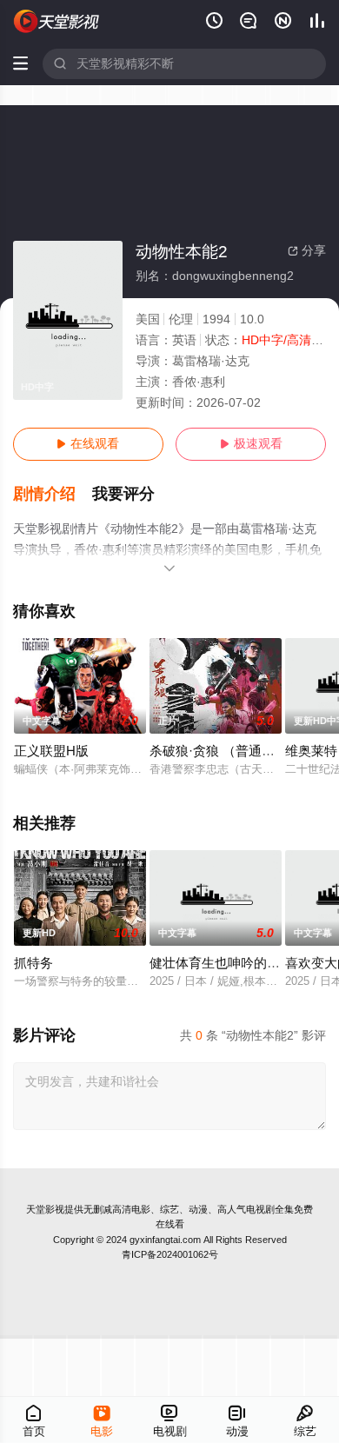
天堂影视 (45, 1209)
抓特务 (33, 963)
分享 (307, 250)
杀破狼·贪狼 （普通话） (219, 751)
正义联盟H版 (51, 751)
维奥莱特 (311, 751)
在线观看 (87, 443)
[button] (53, 494)
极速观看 (251, 443)
